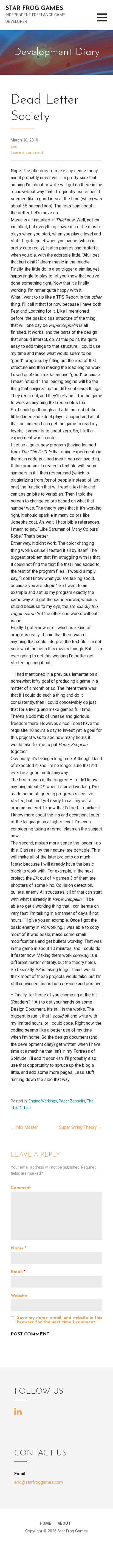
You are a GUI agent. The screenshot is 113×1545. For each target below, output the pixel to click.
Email (18, 1272)
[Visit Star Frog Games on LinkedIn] (18, 1411)
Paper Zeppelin (72, 1101)
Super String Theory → (80, 1127)
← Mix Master (24, 1127)
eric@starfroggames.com (38, 1482)
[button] (105, 21)
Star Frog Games (34, 8)
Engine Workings (43, 1101)
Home (45, 1523)
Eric (14, 146)
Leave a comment (27, 152)
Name (18, 1248)
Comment (21, 1188)
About (64, 1523)
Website (19, 1296)
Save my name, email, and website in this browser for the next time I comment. (59, 1320)
